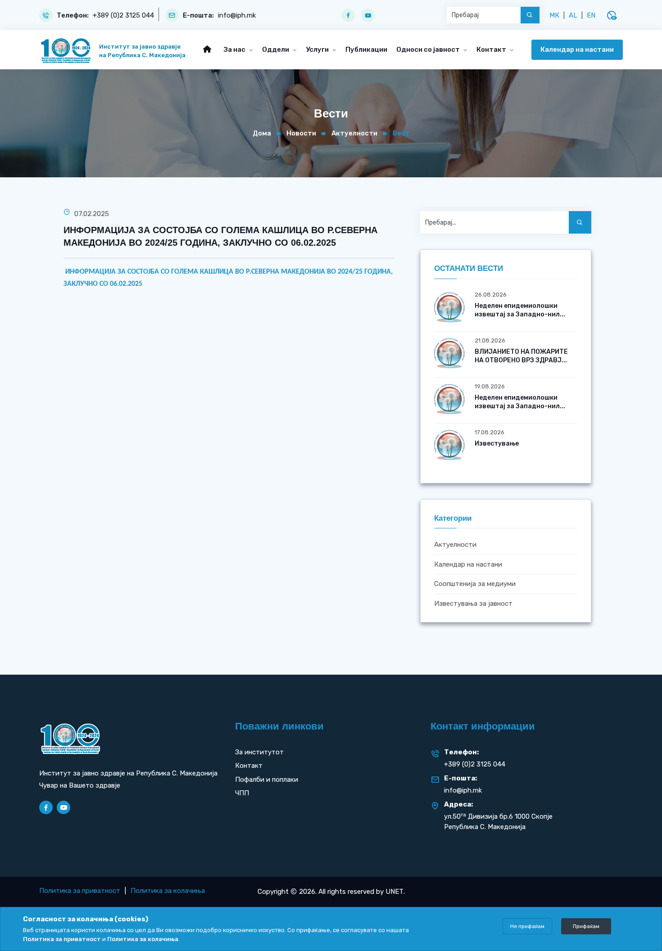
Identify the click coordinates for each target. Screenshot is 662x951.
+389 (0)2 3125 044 (123, 15)
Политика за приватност (79, 891)
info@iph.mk (237, 15)
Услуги (318, 49)
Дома (262, 133)
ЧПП (242, 793)
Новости (301, 133)
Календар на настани (577, 49)
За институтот (259, 752)
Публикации (366, 49)
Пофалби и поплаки (266, 779)
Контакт (492, 49)
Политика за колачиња (168, 891)
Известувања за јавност (473, 603)
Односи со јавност (428, 49)
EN (591, 15)
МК (554, 15)
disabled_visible (611, 15)
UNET (394, 892)
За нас (235, 49)
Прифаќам (586, 926)
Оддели (276, 49)
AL (573, 15)
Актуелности (354, 133)
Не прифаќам (527, 926)
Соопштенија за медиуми (475, 584)
